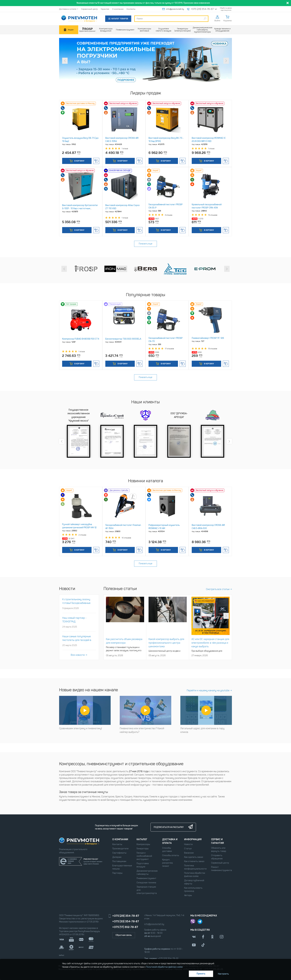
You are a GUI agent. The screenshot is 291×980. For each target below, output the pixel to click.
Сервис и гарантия (217, 841)
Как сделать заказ (193, 857)
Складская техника (146, 882)
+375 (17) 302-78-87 (125, 927)
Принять (201, 973)
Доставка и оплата (67, 9)
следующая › (227, 269)
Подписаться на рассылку (169, 827)
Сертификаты (119, 853)
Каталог (142, 839)
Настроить (223, 974)
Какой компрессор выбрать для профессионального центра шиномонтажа (166, 643)
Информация (193, 839)
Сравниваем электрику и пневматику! (80, 728)
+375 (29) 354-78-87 (202, 9)
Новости (188, 844)
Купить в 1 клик (96, 161)
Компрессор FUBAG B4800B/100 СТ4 (80, 339)
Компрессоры (143, 844)
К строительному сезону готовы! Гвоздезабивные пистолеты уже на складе (77, 603)
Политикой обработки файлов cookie (164, 967)
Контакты (131, 9)
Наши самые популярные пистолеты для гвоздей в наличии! (76, 640)
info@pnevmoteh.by (175, 9)
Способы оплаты (170, 855)
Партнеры (117, 873)
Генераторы (143, 848)
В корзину (79, 161)
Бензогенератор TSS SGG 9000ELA (123, 339)
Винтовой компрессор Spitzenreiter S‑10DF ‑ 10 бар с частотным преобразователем (80, 208)
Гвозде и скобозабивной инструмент (144, 856)
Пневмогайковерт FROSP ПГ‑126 (208, 338)
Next (226, 61)
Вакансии (189, 853)
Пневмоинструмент (146, 878)
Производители (120, 848)
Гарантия (105, 9)
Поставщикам (119, 861)
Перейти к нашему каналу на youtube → (209, 690)
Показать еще (145, 243)
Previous (65, 61)
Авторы (188, 895)
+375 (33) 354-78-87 (125, 921)
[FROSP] (87, 29)
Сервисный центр (89, 9)
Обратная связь (123, 935)
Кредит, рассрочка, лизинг (167, 862)
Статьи (188, 848)
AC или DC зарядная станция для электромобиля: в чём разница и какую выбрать (210, 643)
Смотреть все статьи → (219, 589)
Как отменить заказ (194, 861)
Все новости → (79, 654)
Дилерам (116, 857)
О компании (118, 9)
